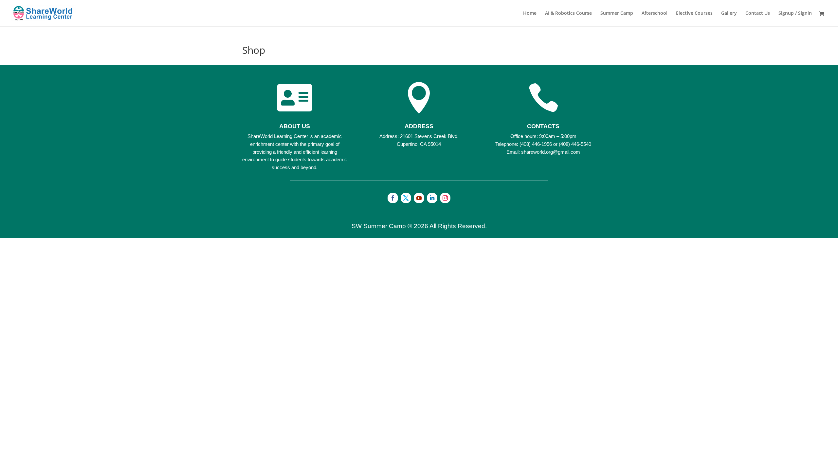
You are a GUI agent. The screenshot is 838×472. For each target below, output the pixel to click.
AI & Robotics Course (568, 13)
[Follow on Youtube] (419, 198)
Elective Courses (694, 13)
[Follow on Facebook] (393, 198)
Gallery (729, 13)
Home (530, 13)
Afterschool (654, 13)
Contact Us (757, 13)
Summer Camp (616, 13)
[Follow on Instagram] (445, 198)
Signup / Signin (795, 13)
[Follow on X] (406, 198)
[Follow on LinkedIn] (432, 198)
